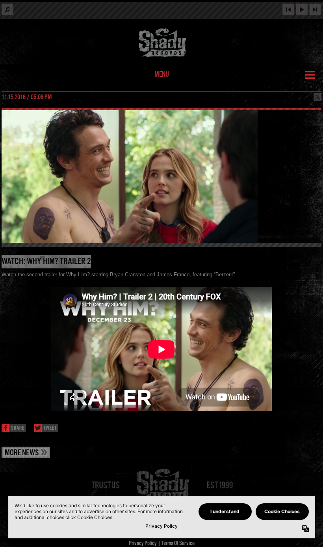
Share (17, 428)
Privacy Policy (143, 543)
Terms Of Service (178, 543)
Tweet (50, 428)
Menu (161, 74)
